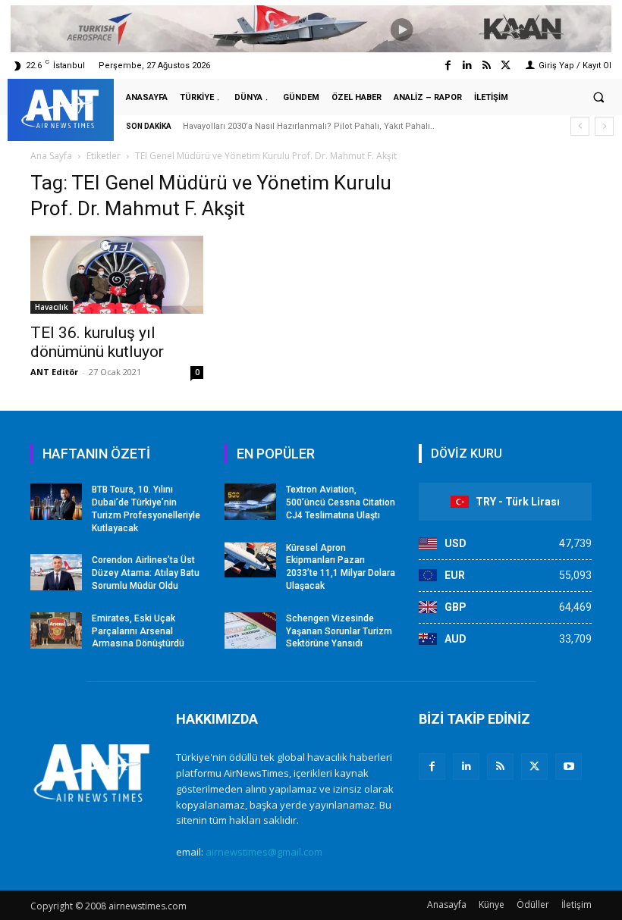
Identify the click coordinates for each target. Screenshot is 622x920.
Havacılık (51, 307)
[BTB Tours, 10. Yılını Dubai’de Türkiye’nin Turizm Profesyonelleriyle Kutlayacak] (56, 501)
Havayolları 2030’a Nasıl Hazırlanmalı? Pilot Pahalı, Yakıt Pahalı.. (309, 126)
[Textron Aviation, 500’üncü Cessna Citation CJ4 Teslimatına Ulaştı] (250, 501)
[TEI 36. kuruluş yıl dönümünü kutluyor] (116, 275)
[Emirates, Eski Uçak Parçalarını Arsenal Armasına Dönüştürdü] (56, 630)
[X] (534, 766)
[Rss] (486, 65)
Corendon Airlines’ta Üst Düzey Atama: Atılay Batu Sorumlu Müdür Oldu (145, 573)
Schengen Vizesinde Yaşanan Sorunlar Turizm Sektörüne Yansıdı (339, 631)
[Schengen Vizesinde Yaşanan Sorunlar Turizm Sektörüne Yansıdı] (250, 630)
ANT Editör (54, 371)
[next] (604, 126)
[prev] (579, 126)
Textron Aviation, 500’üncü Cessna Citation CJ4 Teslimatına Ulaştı (340, 502)
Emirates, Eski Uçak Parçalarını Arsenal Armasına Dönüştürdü (138, 631)
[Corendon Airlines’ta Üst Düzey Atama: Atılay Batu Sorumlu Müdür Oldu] (56, 572)
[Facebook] (447, 65)
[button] (598, 98)
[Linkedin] (466, 65)
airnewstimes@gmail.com (264, 852)
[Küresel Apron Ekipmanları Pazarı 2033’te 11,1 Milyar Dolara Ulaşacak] (250, 560)
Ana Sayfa (51, 155)
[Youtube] (568, 766)
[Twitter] (505, 65)
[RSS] (500, 766)
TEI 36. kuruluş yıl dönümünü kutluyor (97, 342)
